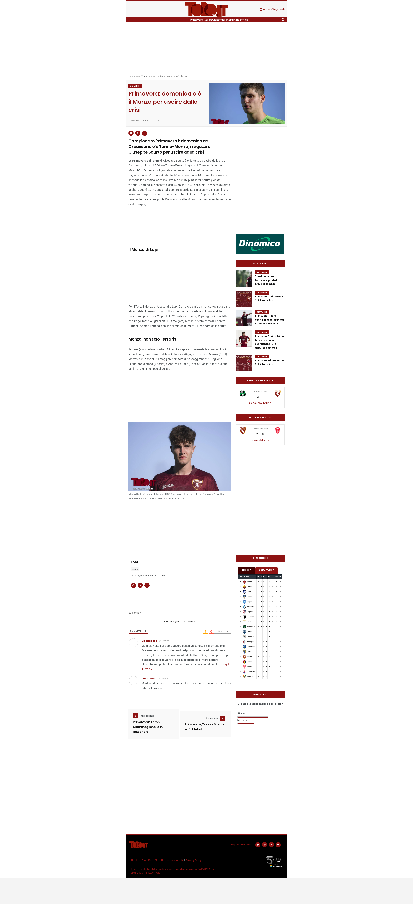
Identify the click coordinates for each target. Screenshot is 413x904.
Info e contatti (175, 860)
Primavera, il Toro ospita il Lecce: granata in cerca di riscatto (269, 319)
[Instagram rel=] (264, 844)
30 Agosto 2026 (260, 391)
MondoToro (149, 641)
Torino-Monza (260, 440)
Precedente (147, 716)
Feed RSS (147, 860)
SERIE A (246, 570)
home (135, 569)
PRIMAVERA (266, 570)
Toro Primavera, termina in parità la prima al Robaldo (266, 280)
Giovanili (139, 76)
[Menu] (129, 20)
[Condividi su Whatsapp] (144, 133)
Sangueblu (148, 678)
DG (276, 577)
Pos (240, 577)
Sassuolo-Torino (260, 403)
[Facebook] (257, 844)
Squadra (246, 577)
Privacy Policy (193, 860)
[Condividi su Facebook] (131, 133)
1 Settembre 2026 (260, 428)
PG (258, 577)
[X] (271, 844)
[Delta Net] (274, 861)
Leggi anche (260, 264)
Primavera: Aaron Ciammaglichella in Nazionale (219, 20)
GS (273, 577)
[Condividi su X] (137, 133)
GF (269, 577)
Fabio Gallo (134, 120)
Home (130, 76)
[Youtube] (278, 844)
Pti (280, 577)
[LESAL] (260, 244)
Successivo (213, 718)
